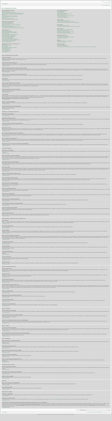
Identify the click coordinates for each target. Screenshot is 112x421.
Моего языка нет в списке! (6, 25)
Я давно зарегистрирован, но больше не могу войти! (9, 16)
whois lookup (65, 403)
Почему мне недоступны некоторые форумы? (9, 36)
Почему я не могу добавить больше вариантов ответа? (10, 34)
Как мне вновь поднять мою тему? (7, 41)
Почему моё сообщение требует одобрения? (8, 40)
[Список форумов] (1, 1)
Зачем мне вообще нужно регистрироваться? (8, 12)
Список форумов (4, 3)
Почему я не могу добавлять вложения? (8, 37)
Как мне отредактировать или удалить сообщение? (9, 31)
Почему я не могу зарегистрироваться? (8, 18)
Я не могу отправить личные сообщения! (63, 20)
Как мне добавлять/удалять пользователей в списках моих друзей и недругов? (69, 26)
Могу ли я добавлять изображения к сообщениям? (9, 47)
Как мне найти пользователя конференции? (63, 32)
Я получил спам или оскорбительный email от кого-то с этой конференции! (68, 22)
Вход (109, 5)
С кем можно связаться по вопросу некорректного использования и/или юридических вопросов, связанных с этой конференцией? (76, 46)
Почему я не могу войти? (5, 11)
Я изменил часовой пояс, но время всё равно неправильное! (11, 24)
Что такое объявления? (5, 49)
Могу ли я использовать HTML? (6, 45)
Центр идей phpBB (56, 399)
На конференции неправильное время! (7, 23)
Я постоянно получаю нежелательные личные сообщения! (65, 21)
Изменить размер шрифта (109, 3)
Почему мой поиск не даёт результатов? (63, 30)
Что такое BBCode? (5, 44)
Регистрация (106, 5)
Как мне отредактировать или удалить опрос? (8, 35)
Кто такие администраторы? (61, 11)
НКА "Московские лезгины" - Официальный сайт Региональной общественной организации (51, 414)
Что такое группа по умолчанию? (62, 16)
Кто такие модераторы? (60, 12)
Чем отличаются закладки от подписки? (63, 36)
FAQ (103, 5)
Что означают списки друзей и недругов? (63, 25)
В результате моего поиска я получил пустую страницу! (65, 31)
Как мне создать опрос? (5, 33)
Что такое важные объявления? (6, 48)
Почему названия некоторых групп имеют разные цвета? (65, 15)
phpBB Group (32, 394)
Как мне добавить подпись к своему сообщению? (9, 32)
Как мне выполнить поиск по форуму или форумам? (65, 29)
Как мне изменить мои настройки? (7, 22)
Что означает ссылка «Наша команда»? (63, 17)
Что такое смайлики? (5, 46)
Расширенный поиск (107, 2)
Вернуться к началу (6, 60)
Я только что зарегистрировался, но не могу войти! (9, 15)
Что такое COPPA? (4, 17)
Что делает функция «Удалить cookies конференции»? (10, 19)
